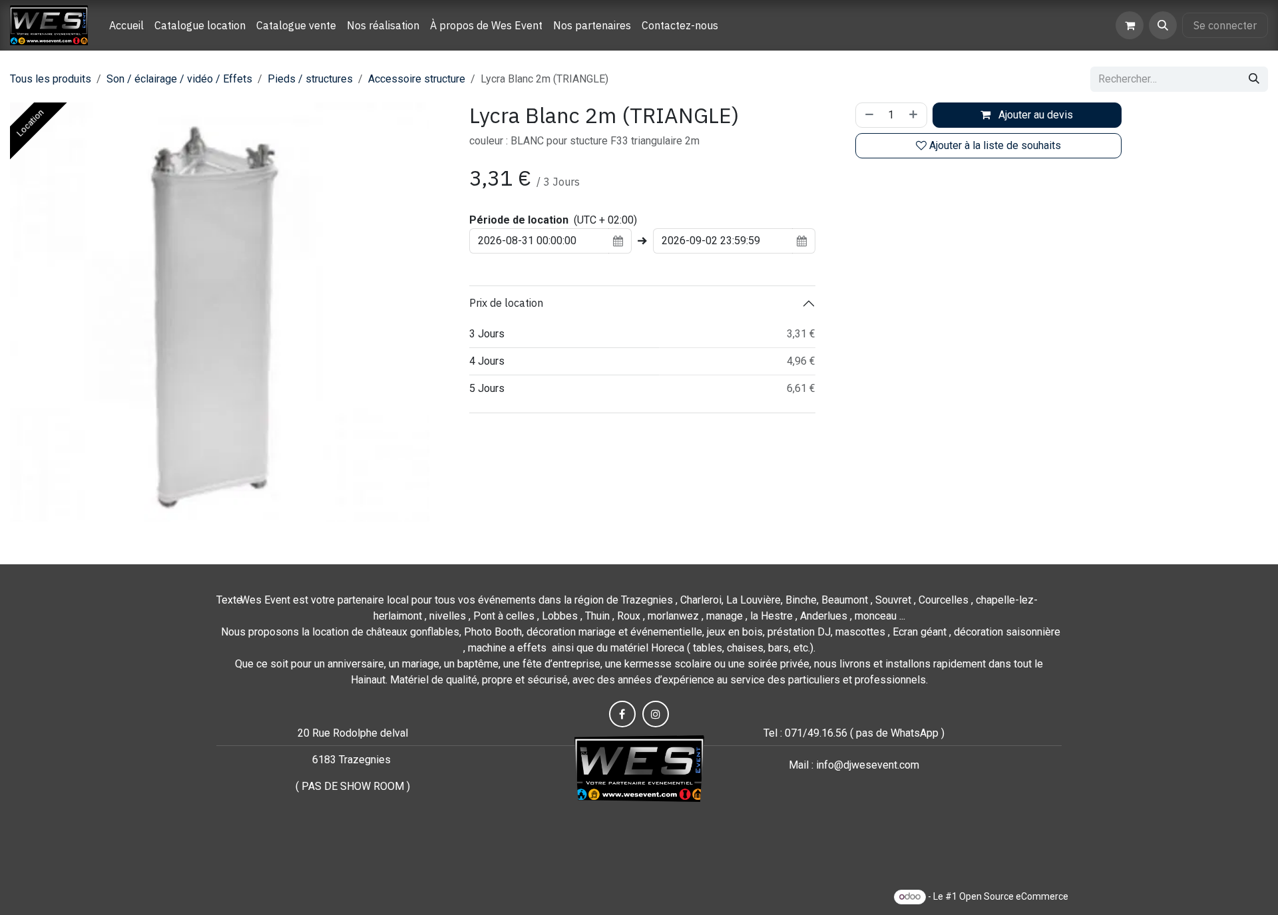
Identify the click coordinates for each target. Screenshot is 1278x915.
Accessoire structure (416, 79)
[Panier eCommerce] (1130, 25)
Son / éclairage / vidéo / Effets (179, 79)
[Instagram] (655, 714)
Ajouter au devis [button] (1034, 114)
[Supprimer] (868, 115)
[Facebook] (622, 714)
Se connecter (1225, 25)
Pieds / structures (310, 79)
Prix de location (506, 302)
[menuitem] (126, 25)
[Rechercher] (1254, 79)
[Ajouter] (915, 115)
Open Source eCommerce (1013, 896)
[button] (1163, 25)
